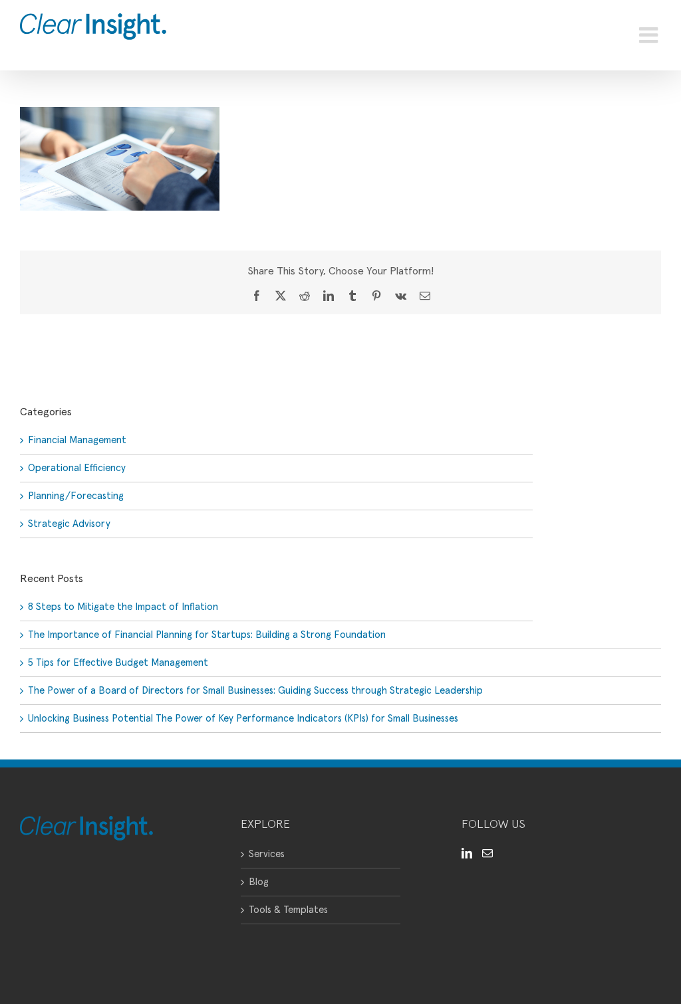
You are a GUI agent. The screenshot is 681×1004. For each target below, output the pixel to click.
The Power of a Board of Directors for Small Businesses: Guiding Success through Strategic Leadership (255, 691)
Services (267, 854)
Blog (259, 882)
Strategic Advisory (69, 524)
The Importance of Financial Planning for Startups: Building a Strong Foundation (207, 635)
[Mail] (487, 853)
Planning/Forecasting (76, 496)
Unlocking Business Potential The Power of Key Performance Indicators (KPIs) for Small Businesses (243, 719)
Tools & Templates (288, 910)
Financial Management (77, 440)
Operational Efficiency (77, 468)
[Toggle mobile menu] (650, 35)
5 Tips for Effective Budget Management (118, 663)
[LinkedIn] (467, 853)
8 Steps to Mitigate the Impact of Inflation (123, 607)
